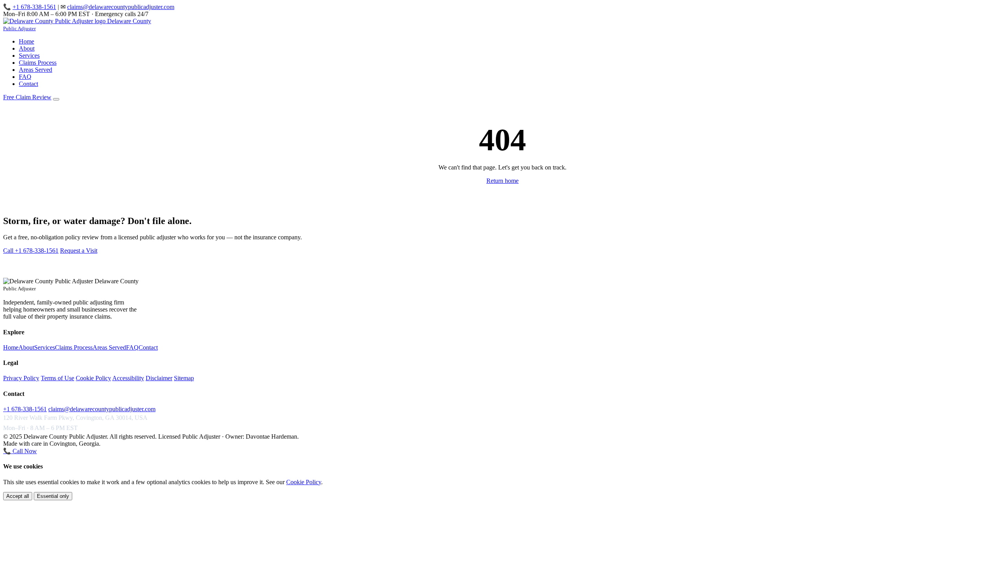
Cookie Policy (93, 378)
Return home (502, 180)
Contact (28, 83)
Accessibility (128, 378)
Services (29, 55)
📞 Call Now (20, 451)
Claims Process (38, 62)
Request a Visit (78, 250)
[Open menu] (56, 99)
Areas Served (35, 69)
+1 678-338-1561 (34, 7)
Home (26, 41)
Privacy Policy (21, 378)
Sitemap (184, 378)
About (27, 48)
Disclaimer (159, 378)
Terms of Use (57, 378)
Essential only (53, 496)
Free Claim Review (27, 97)
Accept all (17, 496)
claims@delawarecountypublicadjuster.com (120, 7)
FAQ (25, 76)
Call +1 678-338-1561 (30, 250)
